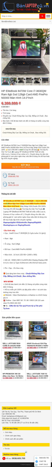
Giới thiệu (8, 432)
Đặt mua (25, 166)
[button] (47, 31)
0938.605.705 (44, 458)
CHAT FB (42, 461)
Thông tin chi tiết (8, 194)
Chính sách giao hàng (12, 436)
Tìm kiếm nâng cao (8, 21)
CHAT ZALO (43, 464)
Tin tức (7, 449)
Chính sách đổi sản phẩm (14, 439)
